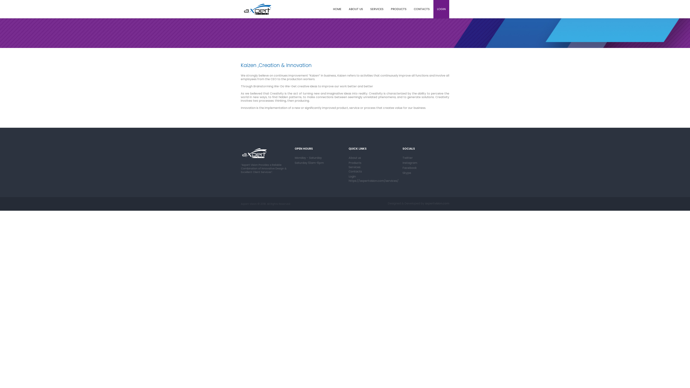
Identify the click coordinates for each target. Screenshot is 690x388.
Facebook (409, 168)
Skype (406, 173)
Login (352, 176)
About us (355, 158)
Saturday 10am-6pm (309, 163)
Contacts (355, 171)
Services (354, 167)
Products (355, 163)
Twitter (407, 158)
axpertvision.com (436, 203)
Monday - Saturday (308, 158)
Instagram (409, 163)
